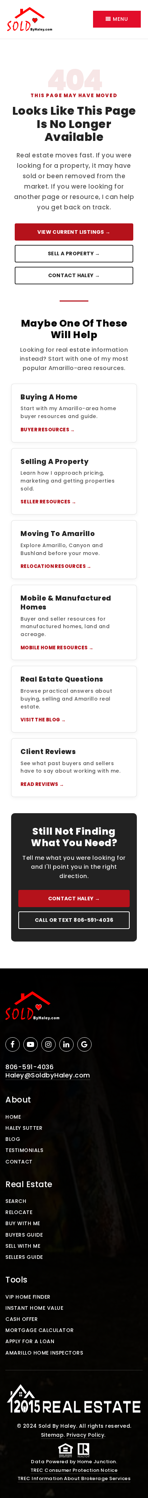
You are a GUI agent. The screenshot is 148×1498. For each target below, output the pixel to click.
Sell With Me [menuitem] (22, 1246)
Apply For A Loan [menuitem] (29, 1341)
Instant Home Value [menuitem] (34, 1308)
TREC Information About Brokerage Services (74, 1478)
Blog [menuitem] (12, 1139)
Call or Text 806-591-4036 (74, 920)
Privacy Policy (85, 1434)
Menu (119, 19)
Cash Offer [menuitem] (21, 1319)
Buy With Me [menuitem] (22, 1223)
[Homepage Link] (29, 19)
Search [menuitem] (15, 1201)
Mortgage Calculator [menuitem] (39, 1330)
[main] (74, 503)
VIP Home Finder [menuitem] (28, 1296)
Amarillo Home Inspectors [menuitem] (44, 1352)
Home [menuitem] (13, 1116)
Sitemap (52, 1434)
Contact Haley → (74, 275)
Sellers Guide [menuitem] (24, 1257)
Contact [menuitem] (19, 1161)
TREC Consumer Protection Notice (74, 1470)
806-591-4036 (29, 1066)
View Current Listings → (73, 232)
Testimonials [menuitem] (24, 1150)
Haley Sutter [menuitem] (23, 1128)
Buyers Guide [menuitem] (24, 1234)
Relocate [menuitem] (18, 1212)
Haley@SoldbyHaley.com (47, 1075)
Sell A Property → (74, 253)
